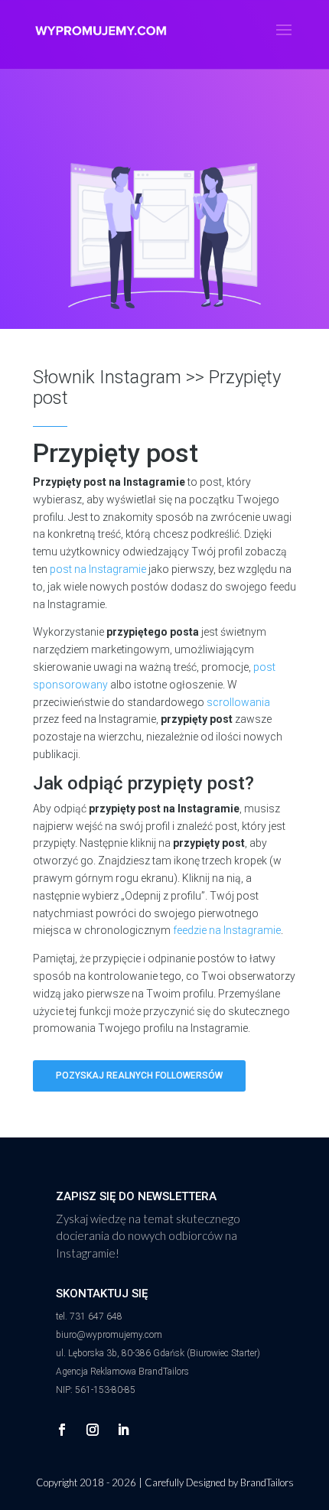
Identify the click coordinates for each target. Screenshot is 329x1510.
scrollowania (238, 702)
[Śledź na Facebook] (62, 1429)
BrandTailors (267, 1482)
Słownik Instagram (107, 377)
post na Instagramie (98, 569)
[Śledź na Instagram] (92, 1429)
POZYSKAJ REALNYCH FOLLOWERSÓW (139, 1075)
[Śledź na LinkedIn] (123, 1429)
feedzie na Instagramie (227, 930)
